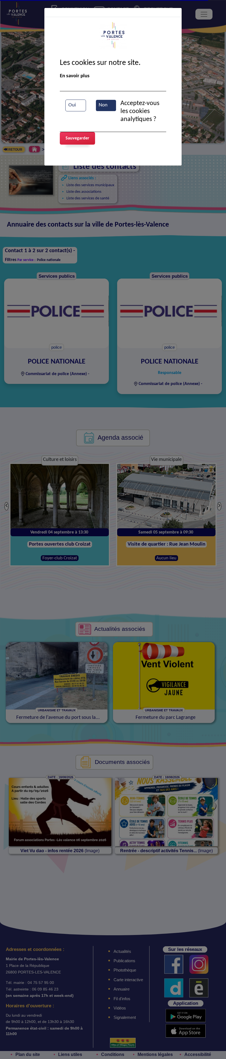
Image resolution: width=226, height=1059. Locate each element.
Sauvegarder (77, 138)
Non (103, 105)
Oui (72, 105)
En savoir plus (75, 76)
